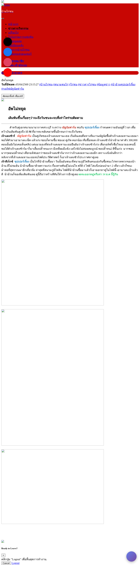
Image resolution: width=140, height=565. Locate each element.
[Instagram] (7, 62)
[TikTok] (7, 41)
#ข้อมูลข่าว (103, 84)
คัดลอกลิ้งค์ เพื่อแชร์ (13, 96)
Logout (15, 563)
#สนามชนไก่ (60, 84)
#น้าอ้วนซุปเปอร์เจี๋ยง (123, 84)
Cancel (6, 563)
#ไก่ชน (73, 84)
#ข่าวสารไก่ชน (87, 84)
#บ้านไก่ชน (46, 84)
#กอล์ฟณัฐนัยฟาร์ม (12, 88)
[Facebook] (7, 52)
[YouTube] (7, 72)
